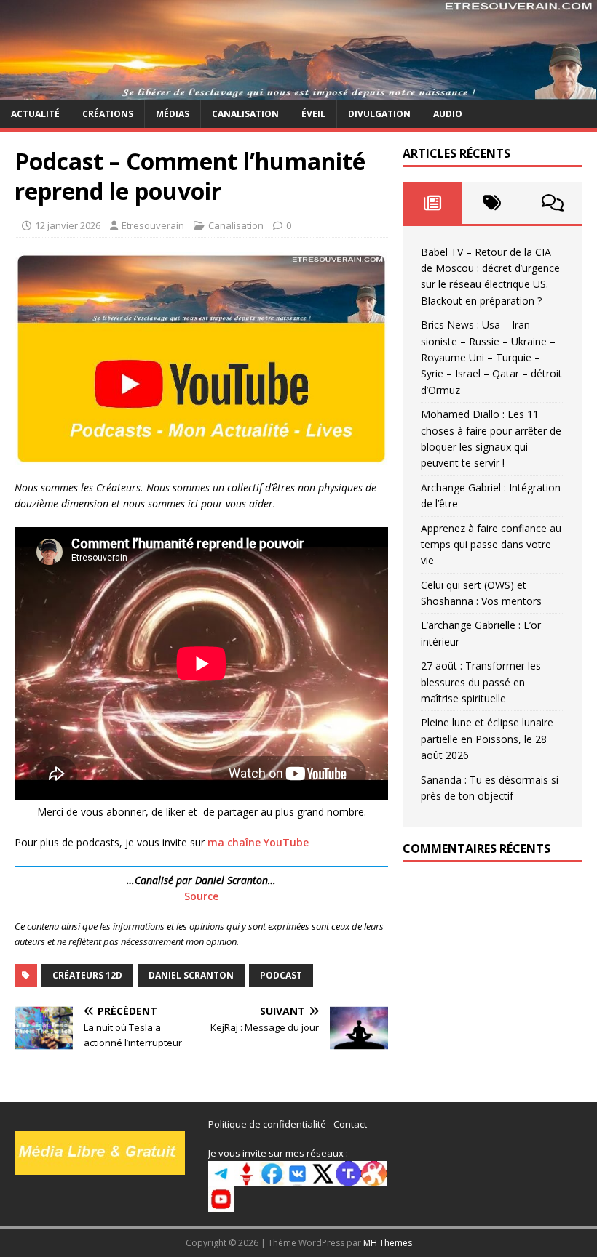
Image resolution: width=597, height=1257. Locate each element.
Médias (172, 114)
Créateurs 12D (87, 975)
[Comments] (552, 203)
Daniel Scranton (191, 975)
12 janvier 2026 (67, 225)
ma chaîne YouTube (258, 842)
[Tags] (492, 203)
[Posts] (432, 203)
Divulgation (379, 114)
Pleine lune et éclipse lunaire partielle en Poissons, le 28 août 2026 (487, 738)
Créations (107, 114)
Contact (350, 1124)
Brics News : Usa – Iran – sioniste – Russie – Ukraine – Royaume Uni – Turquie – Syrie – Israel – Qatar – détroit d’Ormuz (491, 357)
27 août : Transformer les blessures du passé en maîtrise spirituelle (481, 682)
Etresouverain (153, 225)
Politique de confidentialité (267, 1124)
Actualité (35, 114)
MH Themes (387, 1243)
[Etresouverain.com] (298, 90)
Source (201, 896)
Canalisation (245, 114)
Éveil (313, 114)
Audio (447, 114)
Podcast (281, 975)
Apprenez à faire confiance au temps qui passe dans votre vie (491, 544)
